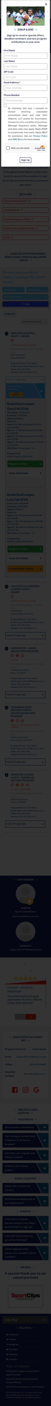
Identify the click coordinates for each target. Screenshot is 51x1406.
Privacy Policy (40, 136)
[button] (27, 124)
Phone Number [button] (12, 95)
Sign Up (25, 160)
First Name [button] (9, 50)
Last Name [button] (9, 61)
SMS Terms (18, 139)
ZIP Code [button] (8, 71)
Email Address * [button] (12, 82)
